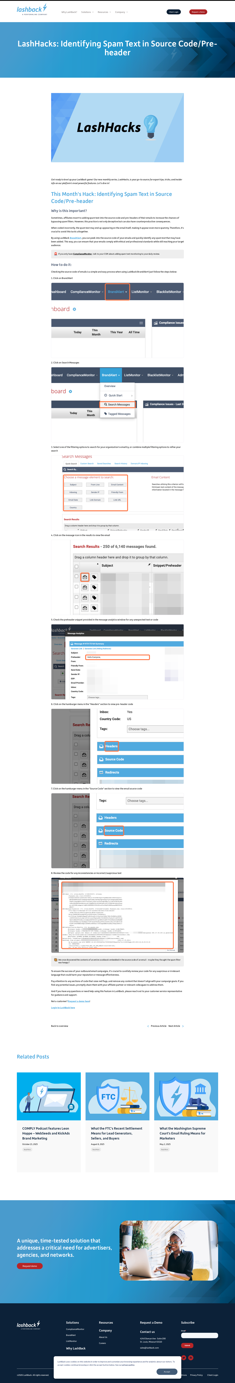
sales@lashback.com (149, 1347)
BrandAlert (75, 237)
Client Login (173, 12)
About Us (103, 1337)
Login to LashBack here (63, 1007)
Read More (27, 1150)
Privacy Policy (197, 1375)
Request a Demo (198, 12)
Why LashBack (76, 1348)
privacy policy (128, 1365)
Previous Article (158, 1025)
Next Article (174, 1025)
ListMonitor (71, 1341)
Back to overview (59, 1025)
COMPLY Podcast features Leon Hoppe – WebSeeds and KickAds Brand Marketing (46, 1133)
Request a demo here (78, 1001)
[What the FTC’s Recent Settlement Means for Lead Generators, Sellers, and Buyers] (117, 1096)
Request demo (30, 1265)
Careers (102, 1343)
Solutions (86, 11)
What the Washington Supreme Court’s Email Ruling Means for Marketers (183, 1133)
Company (120, 11)
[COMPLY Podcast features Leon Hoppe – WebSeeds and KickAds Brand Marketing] (49, 1096)
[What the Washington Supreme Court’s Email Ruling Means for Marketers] (186, 1096)
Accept (167, 1372)
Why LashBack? (69, 11)
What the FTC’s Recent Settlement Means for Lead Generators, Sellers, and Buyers (116, 1133)
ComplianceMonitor (82, 253)
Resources (103, 11)
